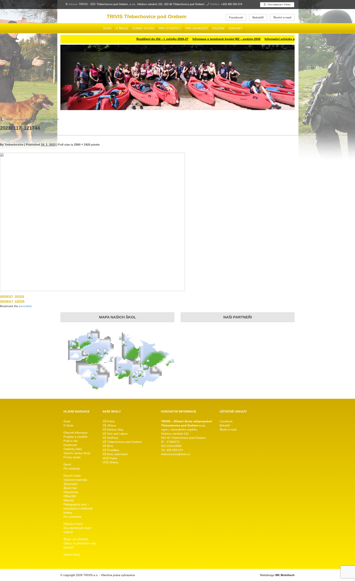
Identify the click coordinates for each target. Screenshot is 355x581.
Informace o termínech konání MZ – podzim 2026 (203, 39)
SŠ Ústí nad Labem (115, 433)
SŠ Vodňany (110, 438)
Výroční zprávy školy (76, 453)
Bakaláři (258, 17)
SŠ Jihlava (109, 425)
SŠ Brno (108, 446)
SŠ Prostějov (111, 450)
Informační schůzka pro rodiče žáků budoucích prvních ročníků (285, 39)
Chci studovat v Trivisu (278, 4)
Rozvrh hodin (72, 475)
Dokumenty (70, 492)
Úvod (107, 28)
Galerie (218, 28)
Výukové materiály (75, 480)
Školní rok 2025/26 (75, 539)
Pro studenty (170, 28)
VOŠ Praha (110, 458)
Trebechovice (14, 144)
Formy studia (143, 28)
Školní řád (70, 488)
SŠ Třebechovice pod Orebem (122, 442)
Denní (67, 464)
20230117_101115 (12, 296)
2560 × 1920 (82, 144)
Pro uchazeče (196, 28)
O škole (122, 28)
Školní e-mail (282, 17)
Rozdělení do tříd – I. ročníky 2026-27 (139, 39)
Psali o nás (70, 441)
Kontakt (235, 28)
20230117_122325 (12, 301)
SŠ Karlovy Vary (113, 429)
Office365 (69, 496)
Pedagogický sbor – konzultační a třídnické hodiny (78, 508)
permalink (25, 306)
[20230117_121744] (92, 221)
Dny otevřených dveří (77, 528)
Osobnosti (70, 445)
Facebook (236, 17)
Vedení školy (71, 554)
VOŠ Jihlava (110, 462)
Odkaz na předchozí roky (79, 543)
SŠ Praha (109, 421)
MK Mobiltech (285, 575)
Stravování (70, 484)
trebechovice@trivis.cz (175, 454)
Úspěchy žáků (72, 449)
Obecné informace (75, 432)
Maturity (68, 500)
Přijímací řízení (73, 524)
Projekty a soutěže (75, 437)
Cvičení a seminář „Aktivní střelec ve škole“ (30, 119)
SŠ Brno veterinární (115, 454)
